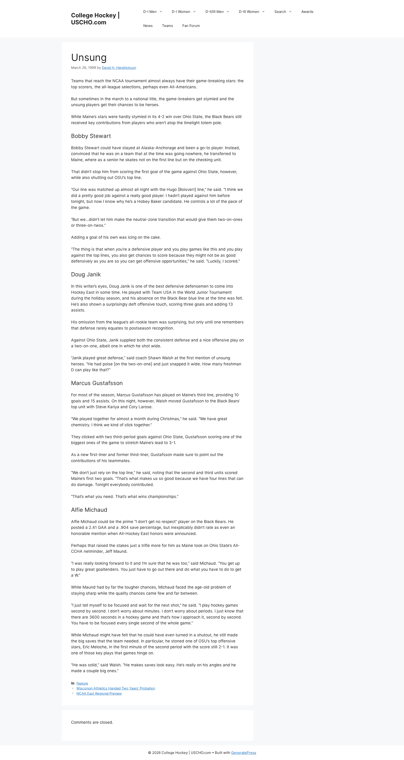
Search (280, 11)
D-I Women (181, 11)
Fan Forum (191, 25)
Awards (307, 11)
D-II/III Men (215, 11)
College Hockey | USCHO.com (95, 19)
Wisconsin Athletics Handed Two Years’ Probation (115, 688)
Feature (82, 683)
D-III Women (249, 11)
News (148, 25)
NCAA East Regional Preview (99, 693)
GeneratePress (243, 752)
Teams (167, 25)
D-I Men (150, 11)
